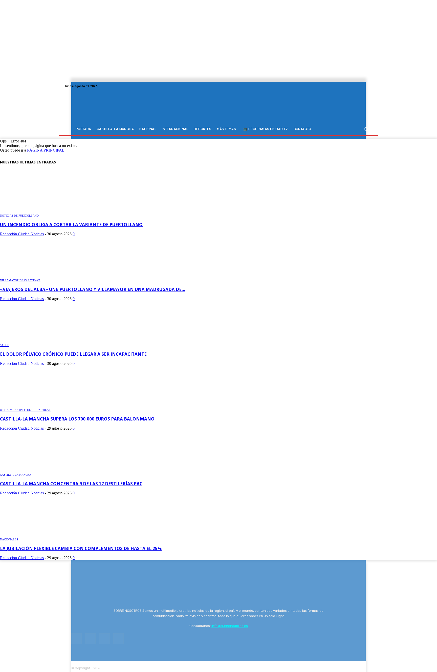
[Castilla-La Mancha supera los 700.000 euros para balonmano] (36, 405)
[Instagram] (357, 86)
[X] (363, 86)
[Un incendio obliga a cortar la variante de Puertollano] (36, 210)
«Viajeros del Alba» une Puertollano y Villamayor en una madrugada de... (92, 289)
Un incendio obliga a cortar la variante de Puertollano (71, 224)
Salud (4, 345)
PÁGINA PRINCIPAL (45, 150)
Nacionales (9, 539)
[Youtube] (369, 86)
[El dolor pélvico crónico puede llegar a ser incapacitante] (36, 340)
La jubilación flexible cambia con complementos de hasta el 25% (81, 548)
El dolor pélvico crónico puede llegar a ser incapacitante (73, 354)
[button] (366, 129)
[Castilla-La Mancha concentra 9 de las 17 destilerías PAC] (36, 470)
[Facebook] (350, 86)
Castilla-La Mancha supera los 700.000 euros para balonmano (77, 419)
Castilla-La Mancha (15, 474)
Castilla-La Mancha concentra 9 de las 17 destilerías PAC (71, 484)
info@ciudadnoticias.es (229, 626)
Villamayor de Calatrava (20, 280)
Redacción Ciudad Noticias (22, 234)
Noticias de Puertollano (19, 215)
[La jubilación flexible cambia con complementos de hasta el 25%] (36, 534)
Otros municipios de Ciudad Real (25, 409)
